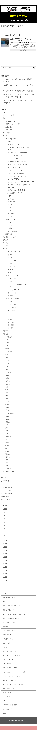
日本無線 (11, 322)
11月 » (8, 499)
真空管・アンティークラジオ (14, 124)
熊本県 (7, 431)
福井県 (7, 439)
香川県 (7, 466)
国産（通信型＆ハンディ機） (14, 193)
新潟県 (7, 416)
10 (8, 487)
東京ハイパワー (13, 269)
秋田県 (7, 448)
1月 (5, 535)
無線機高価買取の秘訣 (9, 597)
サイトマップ (6, 696)
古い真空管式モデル (11, 275)
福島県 (7, 445)
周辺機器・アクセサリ (9, 237)
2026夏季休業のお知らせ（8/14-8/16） (15, 85)
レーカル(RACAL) (13, 179)
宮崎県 (7, 375)
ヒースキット (12, 293)
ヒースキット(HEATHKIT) (16, 167)
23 (6, 493)
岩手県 (7, 395)
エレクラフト (12, 308)
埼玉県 (7, 357)
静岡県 (7, 463)
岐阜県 (7, 390)
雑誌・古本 (8, 130)
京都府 (7, 343)
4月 (5, 525)
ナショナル (11, 313)
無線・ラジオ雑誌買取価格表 (11, 618)
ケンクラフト (12, 278)
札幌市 (10, 352)
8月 (5, 512)
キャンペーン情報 (8, 115)
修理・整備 (6, 133)
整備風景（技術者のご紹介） (11, 651)
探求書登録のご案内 (8, 688)
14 (3, 490)
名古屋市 (11, 413)
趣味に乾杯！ (6, 647)
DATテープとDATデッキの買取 (11, 676)
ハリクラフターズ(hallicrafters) (17, 164)
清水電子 (11, 328)
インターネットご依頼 (9, 622)
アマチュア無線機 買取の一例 (11, 606)
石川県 (7, 434)
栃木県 (7, 422)
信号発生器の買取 (8, 663)
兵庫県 (7, 346)
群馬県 (7, 451)
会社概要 (5, 713)
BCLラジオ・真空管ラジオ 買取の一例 (14, 614)
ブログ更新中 (6, 643)
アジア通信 (11, 202)
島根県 (7, 398)
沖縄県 (7, 425)
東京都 (7, 419)
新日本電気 (11, 266)
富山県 (7, 378)
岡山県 (7, 393)
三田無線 (11, 213)
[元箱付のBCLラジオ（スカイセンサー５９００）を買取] (5, 42)
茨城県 (7, 454)
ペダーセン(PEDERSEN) (16, 173)
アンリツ (11, 222)
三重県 (7, 340)
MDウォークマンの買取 (9, 680)
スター (10, 208)
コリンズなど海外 (10, 139)
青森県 (7, 460)
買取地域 (5, 334)
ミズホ (10, 316)
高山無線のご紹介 (8, 471)
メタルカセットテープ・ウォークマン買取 (14, 672)
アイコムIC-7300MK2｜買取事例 (13, 91)
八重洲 (10, 216)
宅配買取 (5, 240)
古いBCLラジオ (28, 42)
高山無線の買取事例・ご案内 (12, 26)
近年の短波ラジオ (10, 127)
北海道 (7, 349)
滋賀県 (7, 428)
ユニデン (11, 296)
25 (10, 493)
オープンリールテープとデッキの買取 (13, 684)
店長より (5, 243)
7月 (5, 515)
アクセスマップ (7, 709)
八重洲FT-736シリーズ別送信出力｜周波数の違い (18, 100)
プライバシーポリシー (9, 701)
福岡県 (7, 442)
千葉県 (7, 355)
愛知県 (7, 410)
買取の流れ (6, 626)
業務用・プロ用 (10, 219)
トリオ (10, 211)
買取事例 (5, 331)
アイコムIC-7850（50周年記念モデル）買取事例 (18, 79)
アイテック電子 (13, 305)
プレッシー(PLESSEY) (15, 170)
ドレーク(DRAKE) (13, 159)
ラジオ (21, 42)
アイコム (11, 199)
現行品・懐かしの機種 (12, 299)
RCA (9, 142)
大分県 (7, 360)
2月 (5, 532)
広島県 (7, 401)
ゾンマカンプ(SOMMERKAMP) (17, 284)
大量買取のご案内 (8, 639)
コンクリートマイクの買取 (10, 668)
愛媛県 (7, 407)
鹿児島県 (8, 469)
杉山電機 (11, 325)
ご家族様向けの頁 (8, 635)
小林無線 (11, 228)
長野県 (7, 457)
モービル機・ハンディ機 (13, 252)
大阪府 (7, 363)
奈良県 (7, 366)
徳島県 (7, 404)
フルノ (10, 225)
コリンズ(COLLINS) (14, 145)
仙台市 (10, 372)
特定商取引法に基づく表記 (10, 705)
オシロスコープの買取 (9, 659)
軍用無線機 (8, 234)
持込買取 (5, 246)
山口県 (7, 381)
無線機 (5, 249)
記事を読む (23, 50)
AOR (9, 196)
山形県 (7, 384)
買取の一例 (6, 602)
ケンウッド (11, 205)
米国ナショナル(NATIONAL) (16, 190)
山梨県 (7, 387)
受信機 (5, 136)
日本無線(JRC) (12, 231)
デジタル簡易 (12, 261)
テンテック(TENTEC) (15, 156)
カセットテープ (7, 112)
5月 (5, 522)
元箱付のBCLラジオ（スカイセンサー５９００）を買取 (22, 39)
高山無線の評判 (7, 692)
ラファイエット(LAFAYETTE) (17, 176)
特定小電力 (11, 272)
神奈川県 (8, 437)
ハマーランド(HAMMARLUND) (17, 162)
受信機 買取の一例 (8, 610)
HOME (5, 593)
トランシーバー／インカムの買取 (12, 655)
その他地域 (8, 337)
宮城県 (7, 369)
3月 (5, 529)
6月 (5, 519)
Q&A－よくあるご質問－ (9, 630)
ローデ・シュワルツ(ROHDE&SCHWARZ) (21, 182)
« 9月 (3, 499)
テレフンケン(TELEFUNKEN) (17, 153)
